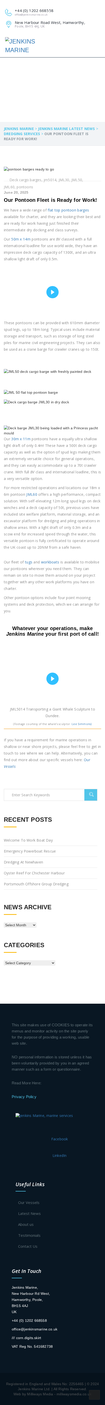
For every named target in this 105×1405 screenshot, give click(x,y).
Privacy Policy (24, 1097)
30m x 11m (21, 438)
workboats (50, 562)
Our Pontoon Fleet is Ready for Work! (50, 200)
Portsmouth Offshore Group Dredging (36, 884)
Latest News (29, 1213)
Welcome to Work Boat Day (28, 840)
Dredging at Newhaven (23, 862)
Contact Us (27, 1246)
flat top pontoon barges (68, 210)
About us (26, 1224)
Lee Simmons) (82, 724)
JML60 (31, 494)
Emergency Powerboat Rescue (30, 851)
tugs (28, 562)
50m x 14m (21, 239)
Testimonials (29, 1235)
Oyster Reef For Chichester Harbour (34, 873)
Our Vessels (29, 1202)
